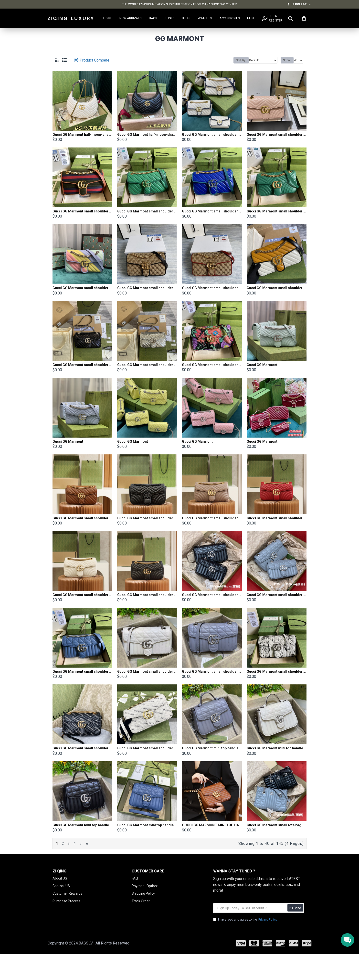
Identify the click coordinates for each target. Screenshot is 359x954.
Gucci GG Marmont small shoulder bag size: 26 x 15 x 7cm (212, 134)
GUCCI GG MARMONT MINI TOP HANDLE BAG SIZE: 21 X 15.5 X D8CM (212, 825)
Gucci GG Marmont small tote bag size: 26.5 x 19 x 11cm (276, 825)
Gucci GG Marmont (262, 365)
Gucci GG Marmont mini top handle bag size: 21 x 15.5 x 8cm (212, 748)
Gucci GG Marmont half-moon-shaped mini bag (82, 134)
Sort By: (241, 60)
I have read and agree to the (247, 919)
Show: (287, 60)
